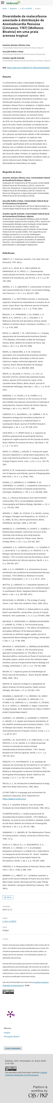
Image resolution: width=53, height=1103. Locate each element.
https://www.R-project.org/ (14, 799)
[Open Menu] (2, 2)
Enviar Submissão (13, 1048)
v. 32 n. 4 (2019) (26, 8)
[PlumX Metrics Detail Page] (10, 1014)
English (7, 1032)
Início (5, 8)
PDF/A (8, 897)
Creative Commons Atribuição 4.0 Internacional (26, 1073)
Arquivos (13, 8)
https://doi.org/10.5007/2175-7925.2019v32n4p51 (28, 67)
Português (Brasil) (11, 1036)
